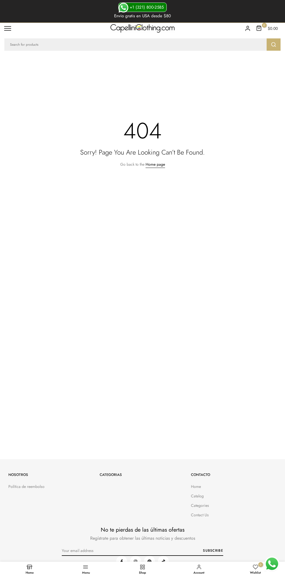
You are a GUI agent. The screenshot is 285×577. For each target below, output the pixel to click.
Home (196, 486)
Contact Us (200, 515)
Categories (200, 505)
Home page (155, 164)
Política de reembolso (26, 486)
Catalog (197, 496)
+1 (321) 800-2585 (146, 7)
